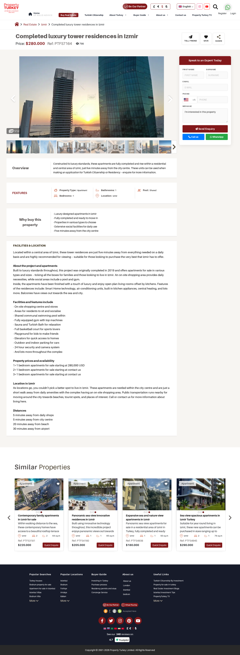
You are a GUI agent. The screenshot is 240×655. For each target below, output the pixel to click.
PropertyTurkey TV (161, 596)
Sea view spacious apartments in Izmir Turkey (200, 517)
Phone (186, 94)
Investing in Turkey (99, 580)
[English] (105, 628)
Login (233, 13)
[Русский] (109, 628)
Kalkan (63, 596)
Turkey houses (35, 580)
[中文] (116, 628)
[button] (37, 512)
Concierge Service (99, 592)
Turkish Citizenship (94, 15)
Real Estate (30, 24)
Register (222, 13)
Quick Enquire (51, 545)
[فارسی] (119, 628)
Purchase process (99, 584)
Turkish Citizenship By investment (168, 580)
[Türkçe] (123, 628)
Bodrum (63, 584)
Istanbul (63, 580)
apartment (82, 190)
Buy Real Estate (68, 15)
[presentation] (9, 518)
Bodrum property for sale (40, 584)
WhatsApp (218, 137)
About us (160, 15)
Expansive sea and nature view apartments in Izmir (144, 517)
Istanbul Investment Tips (164, 592)
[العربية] (112, 628)
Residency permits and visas (103, 588)
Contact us (180, 15)
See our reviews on (120, 634)
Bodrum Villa (34, 596)
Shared (153, 190)
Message (187, 106)
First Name (188, 69)
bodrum (126, 594)
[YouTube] (207, 6)
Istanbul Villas (35, 592)
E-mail (186, 82)
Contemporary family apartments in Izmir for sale (38, 517)
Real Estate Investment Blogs (166, 588)
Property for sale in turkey (164, 584)
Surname (211, 69)
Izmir (44, 24)
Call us (194, 137)
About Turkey (116, 15)
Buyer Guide (139, 15)
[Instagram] (200, 6)
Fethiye (63, 588)
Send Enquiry (206, 128)
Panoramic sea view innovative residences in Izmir (91, 517)
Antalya (63, 592)
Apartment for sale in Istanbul (42, 588)
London (126, 585)
